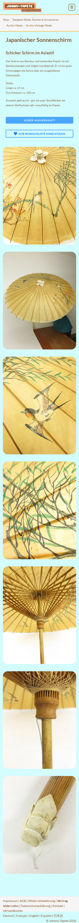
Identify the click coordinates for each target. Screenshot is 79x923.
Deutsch (8, 915)
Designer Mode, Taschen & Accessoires (35, 19)
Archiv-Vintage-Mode (39, 25)
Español (46, 915)
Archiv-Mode (14, 25)
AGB (23, 901)
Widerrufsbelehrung (41, 901)
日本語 (58, 915)
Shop (6, 19)
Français (21, 915)
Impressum (10, 901)
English (34, 915)
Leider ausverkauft (39, 120)
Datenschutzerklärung (35, 906)
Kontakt (57, 906)
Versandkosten (13, 910)
